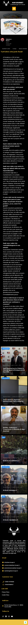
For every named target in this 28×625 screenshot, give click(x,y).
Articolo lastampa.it (10, 490)
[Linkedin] (6, 616)
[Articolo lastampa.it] (14, 479)
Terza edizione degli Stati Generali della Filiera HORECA (13, 400)
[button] (14, 8)
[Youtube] (12, 616)
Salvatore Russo (6, 396)
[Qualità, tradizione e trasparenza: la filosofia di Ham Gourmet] (14, 420)
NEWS (3, 407)
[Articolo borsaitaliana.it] (14, 449)
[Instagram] (9, 616)
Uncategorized (5, 348)
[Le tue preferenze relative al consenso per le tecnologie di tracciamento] (25, 622)
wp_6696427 (6, 365)
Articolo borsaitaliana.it (11, 461)
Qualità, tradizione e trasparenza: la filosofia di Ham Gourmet (14, 429)
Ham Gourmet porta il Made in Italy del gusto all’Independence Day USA (14, 370)
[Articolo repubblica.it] (14, 509)
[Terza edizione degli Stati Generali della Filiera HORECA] (14, 390)
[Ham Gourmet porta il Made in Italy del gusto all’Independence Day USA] (14, 360)
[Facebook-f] (3, 616)
